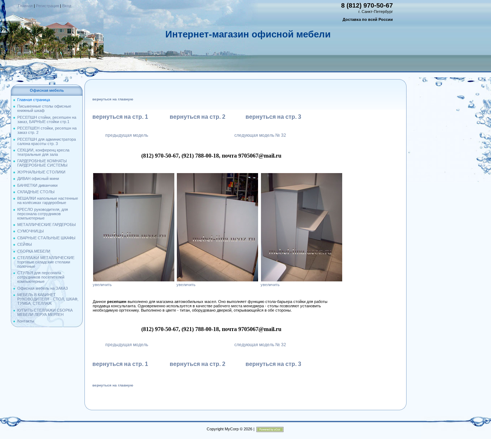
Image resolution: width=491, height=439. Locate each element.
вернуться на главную (112, 99)
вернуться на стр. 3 (273, 117)
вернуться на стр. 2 (197, 117)
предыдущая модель (126, 135)
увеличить (102, 284)
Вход (66, 6)
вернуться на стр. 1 (120, 117)
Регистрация (47, 6)
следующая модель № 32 (260, 135)
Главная (25, 6)
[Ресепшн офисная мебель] (134, 175)
